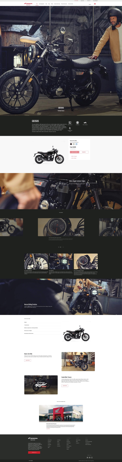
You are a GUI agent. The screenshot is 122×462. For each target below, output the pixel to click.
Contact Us (34, 452)
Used (46, 3)
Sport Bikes (49, 444)
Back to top (89, 455)
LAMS (48, 447)
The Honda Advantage (88, 441)
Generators (68, 441)
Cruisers (58, 444)
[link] (82, 1)
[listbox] (79, 144)
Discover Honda (70, 3)
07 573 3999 (76, 0)
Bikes (37, 3)
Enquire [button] (84, 152)
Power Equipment (41, 3)
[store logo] (28, 4)
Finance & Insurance (64, 3)
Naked (58, 441)
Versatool (68, 447)
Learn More (28, 360)
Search (89, 4)
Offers (52, 3)
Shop (49, 3)
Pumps (68, 444)
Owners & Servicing (57, 3)
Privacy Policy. (92, 460)
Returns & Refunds (88, 444)
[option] (71, 144)
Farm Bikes (49, 441)
